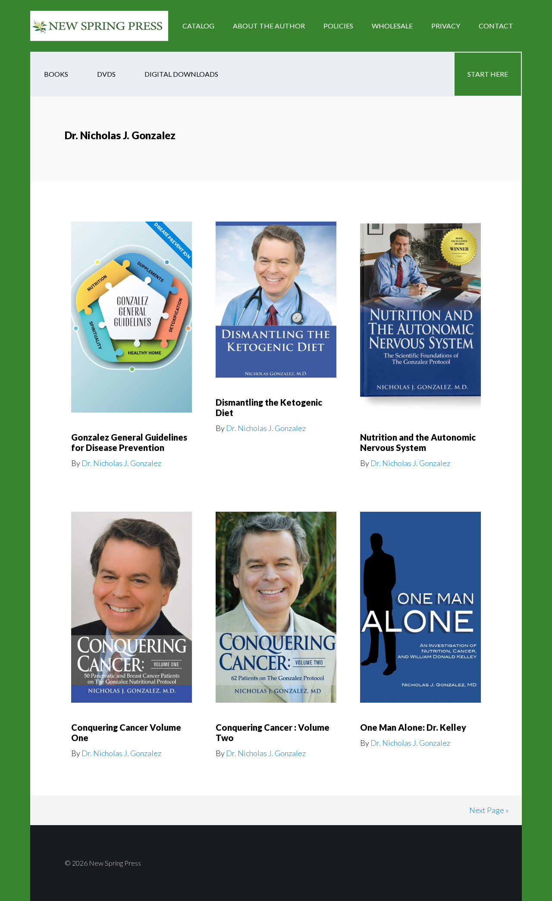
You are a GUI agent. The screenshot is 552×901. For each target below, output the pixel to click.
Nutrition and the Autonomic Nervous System (418, 442)
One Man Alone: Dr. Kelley (413, 727)
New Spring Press (99, 26)
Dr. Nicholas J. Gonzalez (121, 463)
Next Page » (489, 810)
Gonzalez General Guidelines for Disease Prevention (129, 442)
